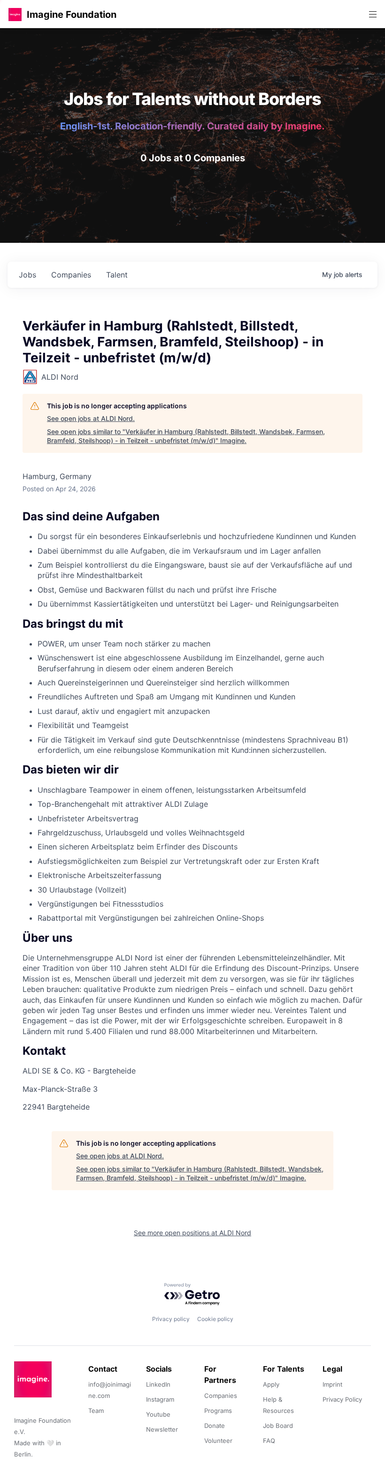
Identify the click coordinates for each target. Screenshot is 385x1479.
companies (71, 274)
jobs (27, 274)
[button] (15, 14)
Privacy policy (171, 1318)
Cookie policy (215, 1318)
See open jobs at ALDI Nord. (91, 418)
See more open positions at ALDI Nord (192, 1233)
